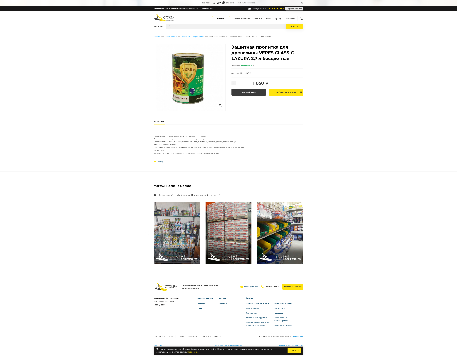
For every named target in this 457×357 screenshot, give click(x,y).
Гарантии (258, 19)
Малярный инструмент (256, 318)
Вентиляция (279, 308)
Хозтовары (278, 313)
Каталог (157, 36)
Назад (160, 162)
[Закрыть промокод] (302, 2)
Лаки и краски (252, 308)
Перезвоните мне (294, 9)
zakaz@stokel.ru (259, 8)
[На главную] (164, 17)
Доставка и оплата (242, 19)
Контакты (290, 19)
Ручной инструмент (283, 303)
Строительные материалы (257, 303)
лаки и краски (171, 36)
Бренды (278, 19)
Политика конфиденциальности (228, 345)
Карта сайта (159, 345)
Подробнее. (193, 352)
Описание (159, 121)
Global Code (297, 336)
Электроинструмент (283, 325)
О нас (268, 19)
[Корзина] (302, 18)
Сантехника (251, 313)
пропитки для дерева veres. (193, 36)
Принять (294, 350)
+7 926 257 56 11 (276, 8)
